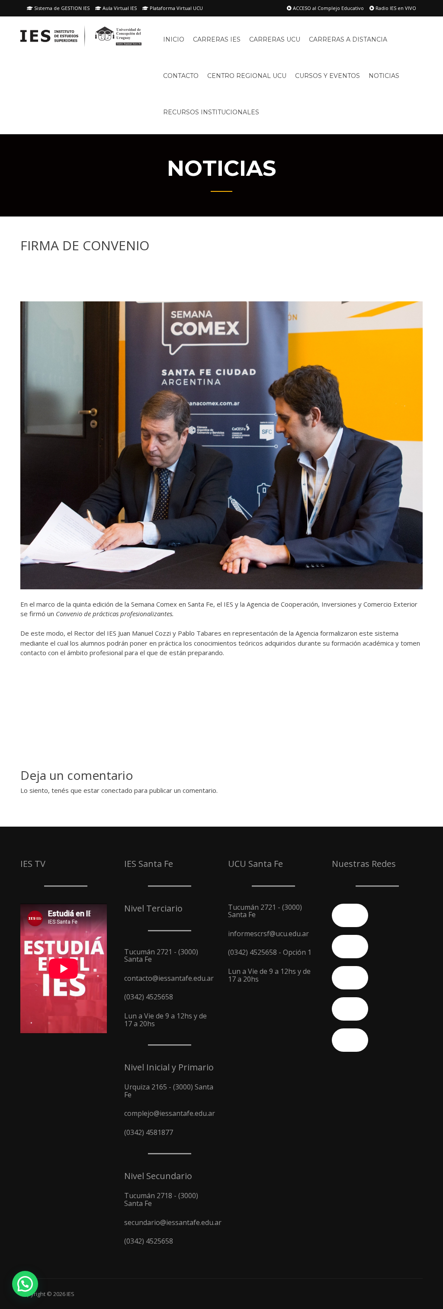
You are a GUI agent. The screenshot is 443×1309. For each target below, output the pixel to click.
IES (70, 1294)
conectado (116, 790)
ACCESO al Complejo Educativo (328, 8)
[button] (25, 1284)
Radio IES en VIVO (395, 8)
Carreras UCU (274, 39)
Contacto (181, 76)
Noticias (384, 76)
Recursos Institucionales (211, 112)
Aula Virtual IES (119, 8)
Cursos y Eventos (327, 76)
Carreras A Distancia (348, 39)
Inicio (173, 39)
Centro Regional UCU (246, 76)
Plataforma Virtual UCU (175, 8)
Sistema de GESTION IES (61, 8)
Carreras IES (217, 39)
